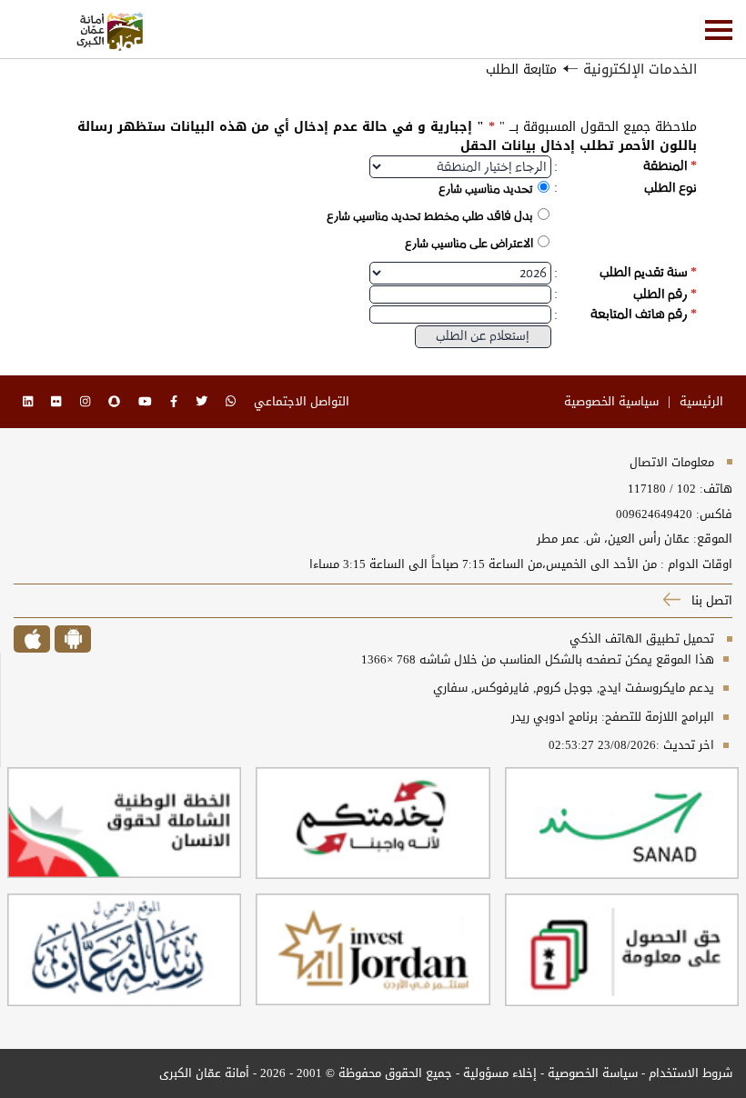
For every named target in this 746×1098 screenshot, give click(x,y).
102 (686, 488)
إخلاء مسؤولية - (494, 1073)
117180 (647, 488)
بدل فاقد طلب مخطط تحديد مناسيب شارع (430, 216)
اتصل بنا (710, 600)
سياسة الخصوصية (591, 1073)
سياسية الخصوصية (611, 401)
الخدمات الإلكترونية (640, 69)
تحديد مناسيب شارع (486, 188)
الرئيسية (701, 401)
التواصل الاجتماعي (301, 401)
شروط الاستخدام (690, 1073)
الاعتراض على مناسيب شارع (469, 243)
